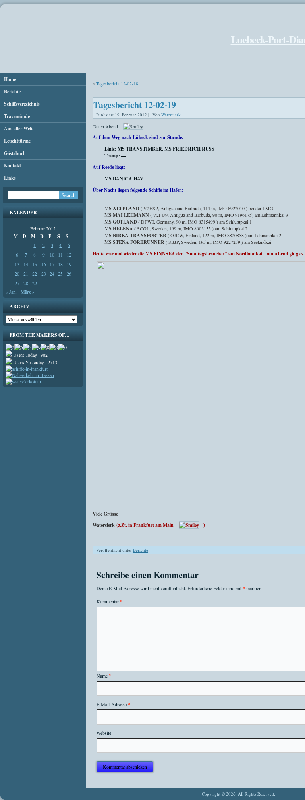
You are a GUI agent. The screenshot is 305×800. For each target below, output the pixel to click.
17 (52, 264)
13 (17, 264)
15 (34, 264)
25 (60, 274)
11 (60, 254)
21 (25, 274)
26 (69, 274)
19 (69, 264)
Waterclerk (171, 115)
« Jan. (11, 291)
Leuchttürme (17, 140)
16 (43, 264)
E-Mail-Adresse (113, 704)
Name (104, 675)
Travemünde (17, 116)
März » (27, 291)
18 (60, 264)
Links (10, 177)
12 (69, 254)
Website (104, 733)
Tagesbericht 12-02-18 (117, 83)
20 (17, 274)
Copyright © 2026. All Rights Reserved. (238, 794)
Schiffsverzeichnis (22, 103)
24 (52, 274)
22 (34, 274)
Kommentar (109, 601)
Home (10, 79)
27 (17, 283)
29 (34, 283)
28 (25, 283)
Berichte (12, 91)
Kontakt (12, 165)
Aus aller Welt (18, 128)
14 (25, 264)
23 (43, 274)
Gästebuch (15, 153)
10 (52, 254)
